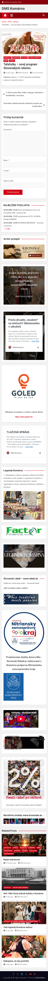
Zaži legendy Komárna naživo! (17, 927)
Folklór (24, 57)
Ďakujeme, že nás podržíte (16, 961)
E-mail (6, 171)
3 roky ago (9, 897)
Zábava (11, 60)
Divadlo (15, 847)
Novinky (25, 851)
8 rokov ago (10, 73)
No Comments (37, 73)
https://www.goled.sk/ (24, 417)
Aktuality (7, 57)
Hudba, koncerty (35, 57)
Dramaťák (16, 57)
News (6, 60)
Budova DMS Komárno (20, 887)
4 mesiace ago (11, 863)
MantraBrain (40, 978)
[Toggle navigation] (12, 15)
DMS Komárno (13, 8)
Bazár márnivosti (11, 859)
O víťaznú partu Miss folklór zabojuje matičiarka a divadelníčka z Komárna (24, 94)
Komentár (7, 130)
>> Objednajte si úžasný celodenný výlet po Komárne (23, 475)
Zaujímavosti (9, 854)
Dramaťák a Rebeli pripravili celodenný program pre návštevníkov (23, 104)
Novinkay (17, 851)
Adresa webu (8, 181)
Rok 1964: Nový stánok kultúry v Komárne (23, 893)
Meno (6, 160)
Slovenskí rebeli (32, 921)
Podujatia (33, 851)
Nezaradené (8, 851)
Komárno (32, 847)
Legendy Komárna (19, 921)
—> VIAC (6, 229)
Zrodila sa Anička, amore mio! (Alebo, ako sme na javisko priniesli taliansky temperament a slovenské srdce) (24, 281)
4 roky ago (9, 931)
